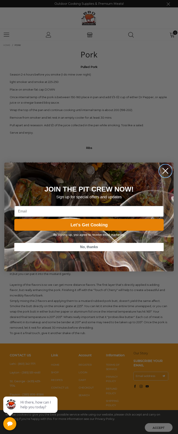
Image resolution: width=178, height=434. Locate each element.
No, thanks (89, 247)
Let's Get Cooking (89, 224)
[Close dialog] (165, 170)
